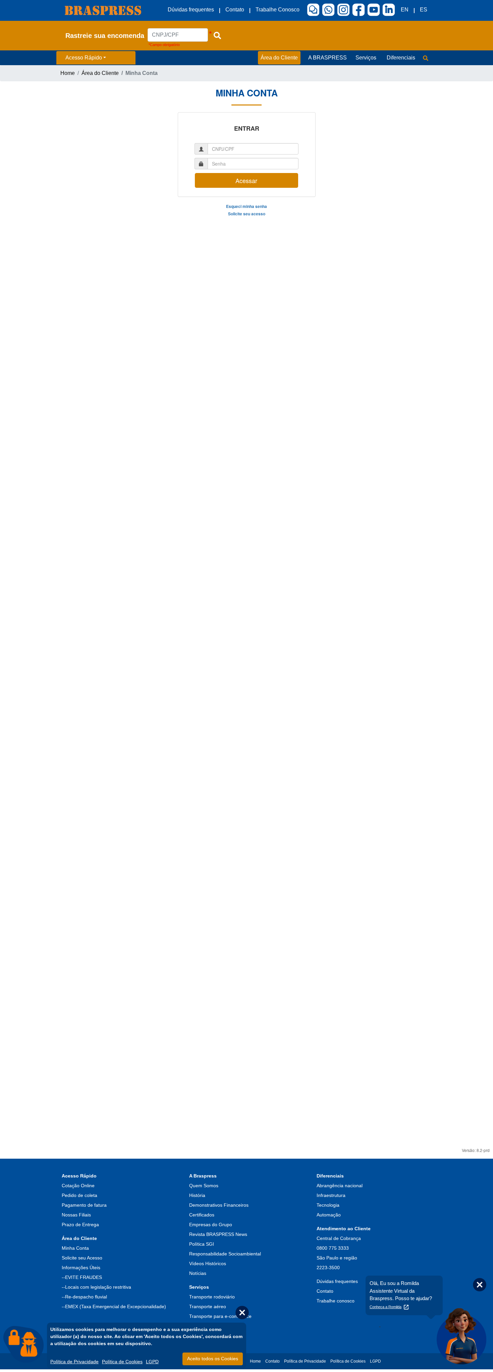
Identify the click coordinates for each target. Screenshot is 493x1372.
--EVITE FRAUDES (82, 1277)
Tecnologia (328, 1205)
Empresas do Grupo (210, 1224)
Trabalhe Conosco (277, 9)
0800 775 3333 (333, 1248)
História (197, 1195)
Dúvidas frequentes (191, 9)
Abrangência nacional (340, 1185)
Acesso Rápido (83, 57)
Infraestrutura (331, 1195)
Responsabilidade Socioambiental (225, 1253)
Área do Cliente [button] (279, 57)
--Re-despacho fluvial (84, 1296)
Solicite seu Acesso (82, 1257)
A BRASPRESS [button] (327, 57)
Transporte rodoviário (212, 1296)
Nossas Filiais (76, 1214)
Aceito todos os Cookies (212, 1358)
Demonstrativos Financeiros (219, 1205)
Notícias (197, 1273)
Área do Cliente (100, 73)
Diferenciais (330, 1175)
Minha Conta (75, 1248)
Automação (329, 1214)
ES (423, 9)
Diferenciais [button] (401, 57)
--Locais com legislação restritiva (96, 1287)
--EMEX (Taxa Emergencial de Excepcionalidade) (114, 1306)
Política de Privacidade (74, 1361)
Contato (234, 9)
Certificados (201, 1214)
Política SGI (201, 1244)
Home (67, 73)
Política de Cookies (122, 1361)
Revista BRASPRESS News (218, 1234)
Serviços (199, 1287)
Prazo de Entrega (80, 1224)
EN (404, 9)
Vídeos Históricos (207, 1263)
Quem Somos (203, 1185)
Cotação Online (78, 1185)
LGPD (152, 1361)
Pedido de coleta (79, 1195)
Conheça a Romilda (385, 1307)
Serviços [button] (365, 57)
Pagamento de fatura (84, 1205)
